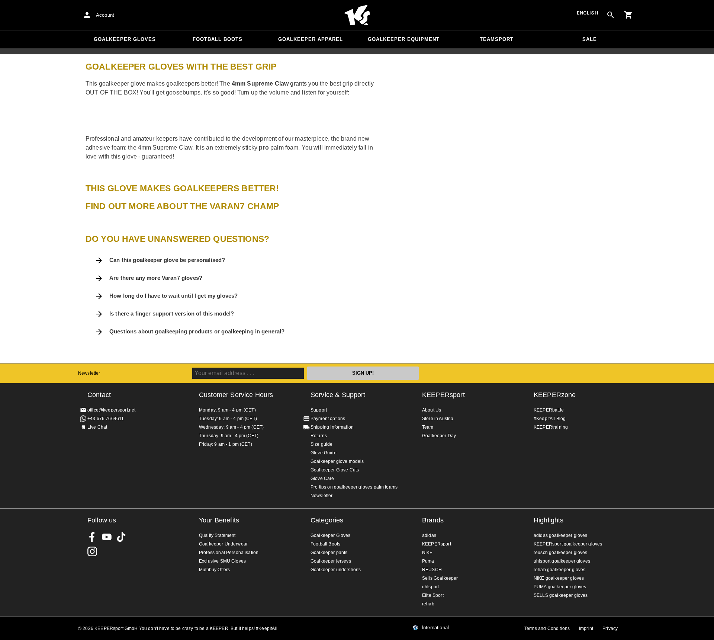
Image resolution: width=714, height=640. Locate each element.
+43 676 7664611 (105, 418)
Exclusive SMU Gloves (222, 561)
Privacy (610, 628)
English (587, 13)
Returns (319, 435)
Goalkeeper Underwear (223, 544)
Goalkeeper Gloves (125, 39)
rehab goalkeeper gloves (559, 569)
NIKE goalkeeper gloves (559, 578)
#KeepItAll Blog (550, 418)
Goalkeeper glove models (337, 461)
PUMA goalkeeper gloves (560, 586)
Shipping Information (332, 427)
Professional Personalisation (228, 552)
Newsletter (89, 373)
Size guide (322, 444)
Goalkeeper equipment (404, 39)
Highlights (549, 520)
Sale (589, 39)
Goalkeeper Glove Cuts (335, 470)
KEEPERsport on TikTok (121, 537)
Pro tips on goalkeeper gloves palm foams (354, 487)
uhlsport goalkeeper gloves (562, 561)
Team (428, 427)
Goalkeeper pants (329, 552)
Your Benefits (219, 520)
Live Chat (97, 427)
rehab (428, 604)
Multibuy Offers (214, 569)
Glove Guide (324, 452)
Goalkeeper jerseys (331, 561)
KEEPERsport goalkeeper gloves (568, 544)
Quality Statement (217, 535)
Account (105, 15)
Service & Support (338, 395)
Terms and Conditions (547, 628)
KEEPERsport (443, 395)
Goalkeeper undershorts (336, 569)
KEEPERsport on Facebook (92, 537)
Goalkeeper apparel (310, 39)
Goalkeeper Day (439, 435)
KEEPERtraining (551, 427)
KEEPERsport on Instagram (92, 551)
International (435, 627)
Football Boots (217, 39)
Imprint (586, 628)
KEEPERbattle (549, 410)
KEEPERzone (555, 395)
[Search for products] (610, 14)
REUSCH (432, 569)
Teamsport (497, 39)
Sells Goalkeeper (440, 578)
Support (319, 410)
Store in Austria (437, 418)
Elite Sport (433, 595)
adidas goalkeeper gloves (561, 535)
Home (357, 15)
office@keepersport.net (111, 410)
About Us (431, 410)
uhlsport (430, 586)
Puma (428, 561)
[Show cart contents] (628, 14)
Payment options (328, 418)
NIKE (427, 552)
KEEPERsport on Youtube (107, 537)
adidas (429, 535)
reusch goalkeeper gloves (561, 552)
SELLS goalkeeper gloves (561, 595)
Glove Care (322, 478)
